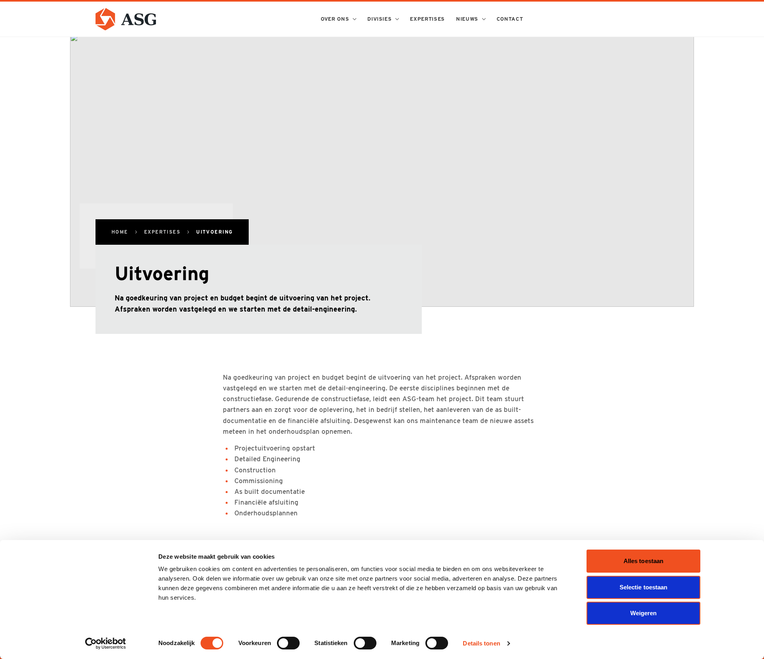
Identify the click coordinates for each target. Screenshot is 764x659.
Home (119, 232)
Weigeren (643, 613)
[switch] (288, 643)
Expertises (162, 232)
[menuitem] (338, 19)
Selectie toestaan (644, 587)
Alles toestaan (643, 561)
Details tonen (481, 643)
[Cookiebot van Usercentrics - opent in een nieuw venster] (105, 643)
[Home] (126, 19)
